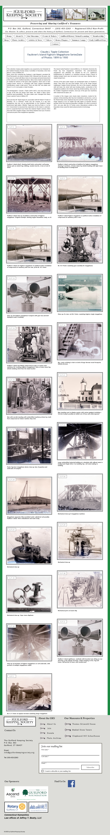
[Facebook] (71, 783)
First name (45, 749)
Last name (45, 756)
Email (43, 763)
